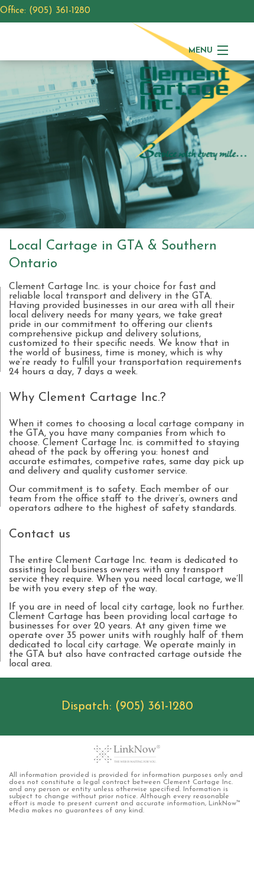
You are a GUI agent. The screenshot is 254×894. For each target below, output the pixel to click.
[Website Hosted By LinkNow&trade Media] (127, 753)
